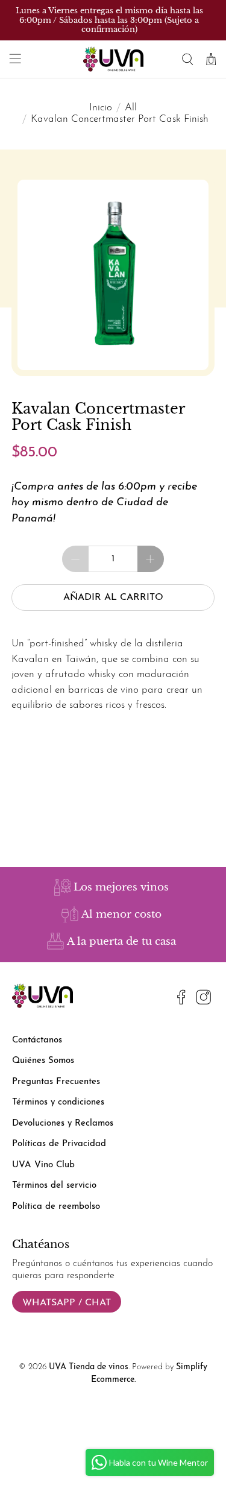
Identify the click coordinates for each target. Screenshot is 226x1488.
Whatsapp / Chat (66, 1303)
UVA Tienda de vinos (88, 1367)
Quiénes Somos (43, 1060)
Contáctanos (37, 1040)
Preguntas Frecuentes (56, 1081)
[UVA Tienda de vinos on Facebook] (181, 999)
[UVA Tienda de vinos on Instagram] (204, 999)
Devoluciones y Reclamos (62, 1123)
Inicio (100, 107)
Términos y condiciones (58, 1102)
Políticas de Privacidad (59, 1144)
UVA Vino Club (43, 1165)
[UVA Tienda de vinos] (113, 59)
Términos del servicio (54, 1185)
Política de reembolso (56, 1206)
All (131, 107)
